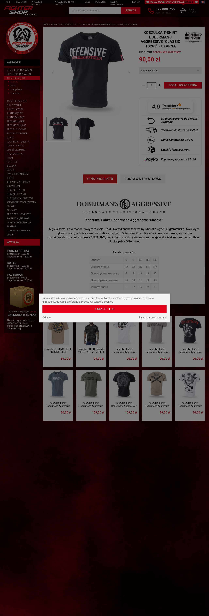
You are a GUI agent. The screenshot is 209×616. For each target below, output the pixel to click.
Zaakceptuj (104, 309)
